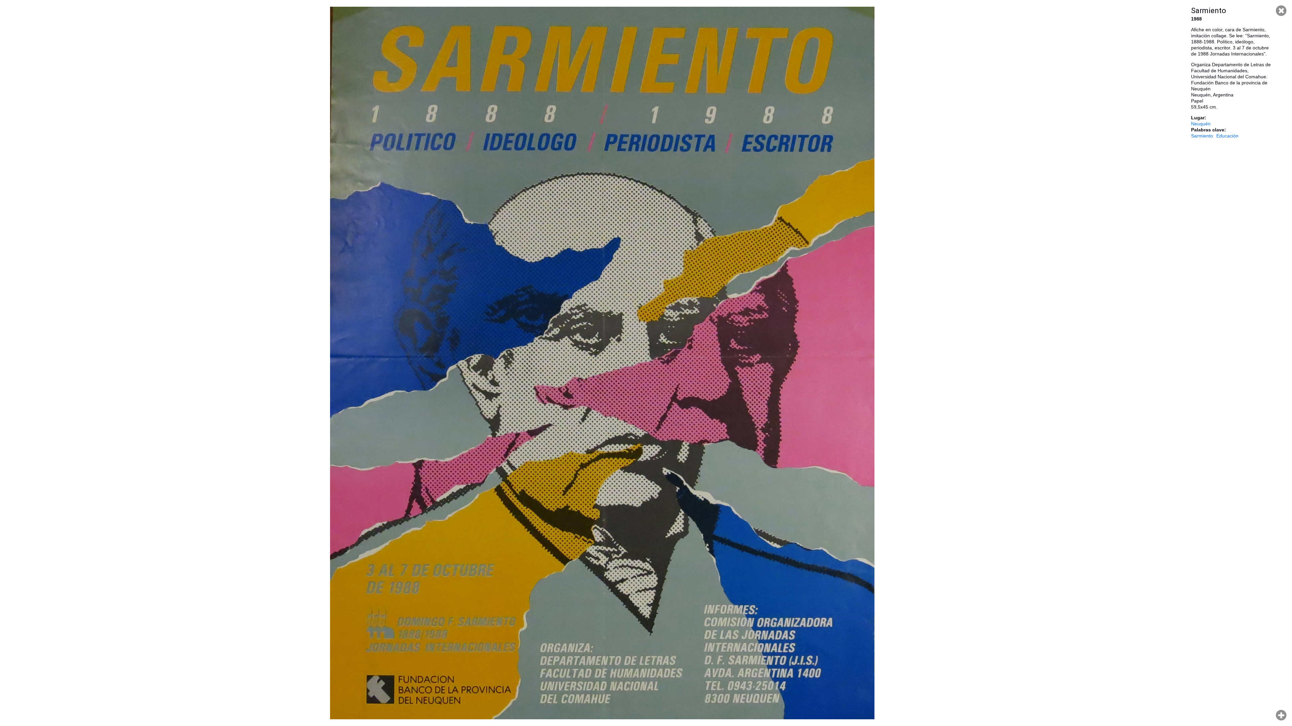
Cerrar (1281, 10)
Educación (1227, 135)
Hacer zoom (1281, 715)
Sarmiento (1202, 135)
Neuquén (1201, 123)
